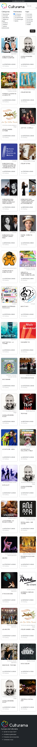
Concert (5, 16)
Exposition (6, 17)
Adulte (29, 24)
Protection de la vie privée (11, 737)
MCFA (16, 21)
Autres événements (5, 27)
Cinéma (5, 23)
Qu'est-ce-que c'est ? (10, 732)
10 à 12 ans (30, 19)
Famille (29, 23)
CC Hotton (18, 16)
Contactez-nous (8, 740)
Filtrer (32, 31)
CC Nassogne (19, 19)
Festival (5, 24)
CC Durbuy (18, 14)
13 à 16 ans (30, 21)
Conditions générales (10, 734)
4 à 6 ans (29, 16)
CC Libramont (19, 17)
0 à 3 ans (29, 14)
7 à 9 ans (29, 17)
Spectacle (6, 14)
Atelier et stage (5, 20)
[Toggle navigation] (36, 8)
